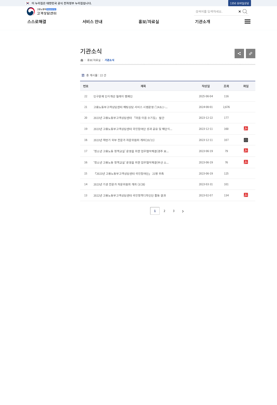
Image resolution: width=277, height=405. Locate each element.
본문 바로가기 (35, 3)
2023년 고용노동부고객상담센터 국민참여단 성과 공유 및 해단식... (132, 129)
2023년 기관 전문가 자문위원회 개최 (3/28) (119, 184)
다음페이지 (183, 211)
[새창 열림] (239, 57)
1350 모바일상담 (239, 3)
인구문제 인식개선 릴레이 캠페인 (113, 96)
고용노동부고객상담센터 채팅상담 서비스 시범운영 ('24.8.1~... (130, 107)
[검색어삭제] (239, 12)
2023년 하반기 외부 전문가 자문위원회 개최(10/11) (124, 140)
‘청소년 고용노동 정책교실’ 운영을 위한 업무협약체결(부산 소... (131, 162)
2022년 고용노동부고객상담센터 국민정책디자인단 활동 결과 (129, 195)
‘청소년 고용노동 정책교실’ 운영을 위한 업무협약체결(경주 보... (131, 151)
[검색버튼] (245, 12)
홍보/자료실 (94, 60)
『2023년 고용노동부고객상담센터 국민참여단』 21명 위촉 (128, 173)
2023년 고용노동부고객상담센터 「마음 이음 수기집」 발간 (128, 118)
